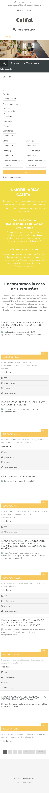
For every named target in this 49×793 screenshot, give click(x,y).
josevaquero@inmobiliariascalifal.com (24, 5)
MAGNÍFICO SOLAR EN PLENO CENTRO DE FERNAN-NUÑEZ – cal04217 (23, 698)
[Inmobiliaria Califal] (24, 20)
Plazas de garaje (33, 151)
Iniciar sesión (25, 10)
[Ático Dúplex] (11, 116)
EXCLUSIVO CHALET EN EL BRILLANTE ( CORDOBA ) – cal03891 (24, 403)
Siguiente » (29, 752)
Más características (12, 177)
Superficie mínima (12, 161)
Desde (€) (30, 141)
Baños (5, 141)
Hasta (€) (7, 151)
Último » (41, 752)
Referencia (7, 122)
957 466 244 (27, 29)
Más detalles (7, 372)
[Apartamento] (11, 111)
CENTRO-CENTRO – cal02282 (18, 476)
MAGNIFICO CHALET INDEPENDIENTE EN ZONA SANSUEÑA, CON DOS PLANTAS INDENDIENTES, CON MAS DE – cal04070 (23, 545)
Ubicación (7, 77)
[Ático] (11, 113)
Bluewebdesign (29, 778)
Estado (6, 94)
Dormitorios (8, 131)
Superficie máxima (36, 161)
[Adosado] (11, 108)
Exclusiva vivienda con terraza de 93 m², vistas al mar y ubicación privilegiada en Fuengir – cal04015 (22, 623)
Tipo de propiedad (10, 104)
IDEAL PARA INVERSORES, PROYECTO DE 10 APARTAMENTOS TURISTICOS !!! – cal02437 (23, 325)
